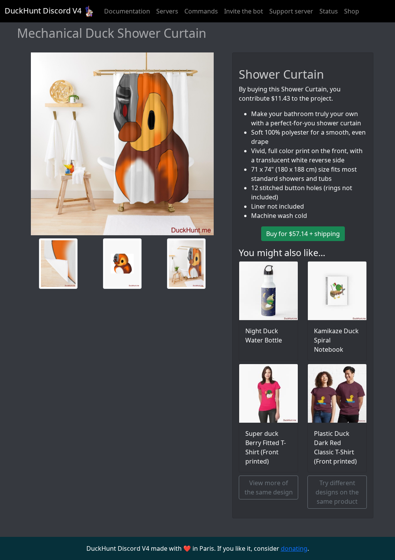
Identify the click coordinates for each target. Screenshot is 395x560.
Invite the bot (243, 11)
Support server (291, 11)
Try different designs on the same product (337, 492)
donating (294, 548)
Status (328, 11)
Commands (201, 11)
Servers (167, 11)
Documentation (127, 11)
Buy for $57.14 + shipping (303, 233)
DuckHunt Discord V (43, 10)
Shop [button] (351, 11)
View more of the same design (269, 487)
